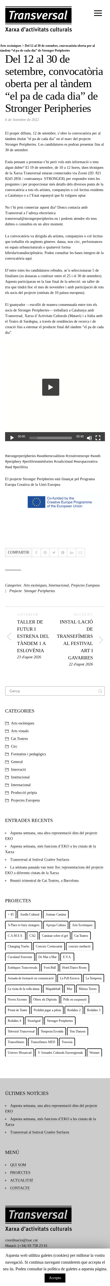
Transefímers (16, 1042)
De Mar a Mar (47, 957)
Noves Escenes (17, 999)
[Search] (100, 691)
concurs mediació (80, 946)
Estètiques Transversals (22, 967)
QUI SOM (18, 1165)
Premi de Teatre (17, 1010)
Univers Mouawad (20, 1053)
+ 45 (11, 914)
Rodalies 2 (74, 1010)
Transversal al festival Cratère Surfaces (39, 860)
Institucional (20, 777)
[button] (50, 387)
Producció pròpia (24, 793)
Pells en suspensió (75, 999)
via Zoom (79, 173)
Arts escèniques (10, 46)
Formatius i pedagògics (28, 754)
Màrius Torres (88, 989)
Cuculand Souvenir (20, 957)
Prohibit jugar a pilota (47, 1010)
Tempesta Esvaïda (52, 1031)
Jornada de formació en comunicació (31, 978)
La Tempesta (93, 978)
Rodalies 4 (14, 1021)
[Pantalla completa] (98, 438)
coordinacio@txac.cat (21, 1240)
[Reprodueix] (12, 438)
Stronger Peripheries (20, 144)
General (17, 762)
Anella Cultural (29, 914)
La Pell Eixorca (69, 978)
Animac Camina (56, 914)
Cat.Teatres (19, 739)
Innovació (18, 769)
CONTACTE (20, 1188)
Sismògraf (34, 1021)
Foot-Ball (50, 967)
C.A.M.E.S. (15, 936)
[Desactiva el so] (89, 438)
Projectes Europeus (85, 585)
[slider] (50, 438)
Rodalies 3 (93, 1010)
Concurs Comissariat (49, 946)
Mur (69, 989)
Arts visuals (20, 731)
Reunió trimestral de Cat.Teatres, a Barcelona (44, 881)
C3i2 (32, 936)
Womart (94, 1053)
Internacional (59, 585)
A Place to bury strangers (24, 925)
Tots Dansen (77, 1031)
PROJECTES (20, 1173)
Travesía (67, 1042)
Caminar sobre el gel (55, 936)
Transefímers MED (43, 1042)
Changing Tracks (18, 946)
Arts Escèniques (82, 925)
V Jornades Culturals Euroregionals (60, 1053)
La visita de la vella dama (23, 989)
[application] (55, 391)
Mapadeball (53, 989)
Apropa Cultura (56, 925)
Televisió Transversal (21, 1031)
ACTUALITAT (21, 1180)
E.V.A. (67, 957)
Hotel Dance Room (74, 967)
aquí (28, 258)
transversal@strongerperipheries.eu (31, 219)
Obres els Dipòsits (45, 999)
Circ (14, 746)
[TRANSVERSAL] (38, 19)
